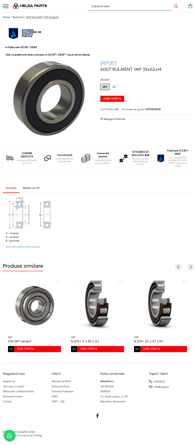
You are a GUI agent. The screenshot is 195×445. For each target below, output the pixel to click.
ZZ (114, 86)
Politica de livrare (12, 396)
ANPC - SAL (58, 401)
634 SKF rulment (19, 341)
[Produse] (5, 6)
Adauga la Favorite (114, 119)
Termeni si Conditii (13, 386)
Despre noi (9, 381)
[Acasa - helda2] (30, 6)
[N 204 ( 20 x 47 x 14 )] (160, 305)
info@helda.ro (161, 387)
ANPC (55, 396)
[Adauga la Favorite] (58, 282)
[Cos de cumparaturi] (190, 6)
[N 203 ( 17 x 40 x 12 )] (97, 305)
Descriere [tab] (11, 188)
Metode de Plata (61, 381)
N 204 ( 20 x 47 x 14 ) (149, 341)
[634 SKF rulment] (34, 305)
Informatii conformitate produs (23, 246)
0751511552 (159, 381)
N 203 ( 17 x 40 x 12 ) (85, 341)
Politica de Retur (61, 386)
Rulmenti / (19, 17)
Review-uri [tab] (31, 188)
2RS (104, 86)
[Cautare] (176, 6)
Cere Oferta (112, 98)
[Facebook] (97, 416)
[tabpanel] (49, 98)
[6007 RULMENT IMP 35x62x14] (49, 98)
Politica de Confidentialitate (18, 391)
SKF (10, 337)
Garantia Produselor (63, 391)
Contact (7, 401)
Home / (7, 17)
